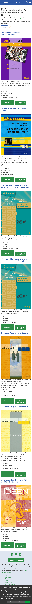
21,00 (21, 401)
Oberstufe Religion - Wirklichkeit (14, 333)
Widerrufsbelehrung (11, 581)
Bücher (4, 27)
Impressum (8, 577)
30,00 (21, 327)
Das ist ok (27, 601)
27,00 (21, 180)
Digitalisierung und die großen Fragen (13, 109)
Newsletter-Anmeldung (16, 560)
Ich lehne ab (21, 601)
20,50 (21, 103)
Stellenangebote (10, 584)
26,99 (21, 253)
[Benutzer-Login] (24, 2)
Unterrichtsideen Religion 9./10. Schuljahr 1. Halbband (14, 481)
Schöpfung (17, 18)
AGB (6, 575)
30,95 (21, 545)
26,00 (21, 474)
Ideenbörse (14, 27)
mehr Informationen (12, 601)
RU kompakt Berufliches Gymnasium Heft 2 (11, 34)
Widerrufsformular (10, 582)
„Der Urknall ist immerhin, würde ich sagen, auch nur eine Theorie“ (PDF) (15, 186)
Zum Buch (7, 102)
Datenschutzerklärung (11, 579)
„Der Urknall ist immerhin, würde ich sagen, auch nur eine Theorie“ (15, 260)
